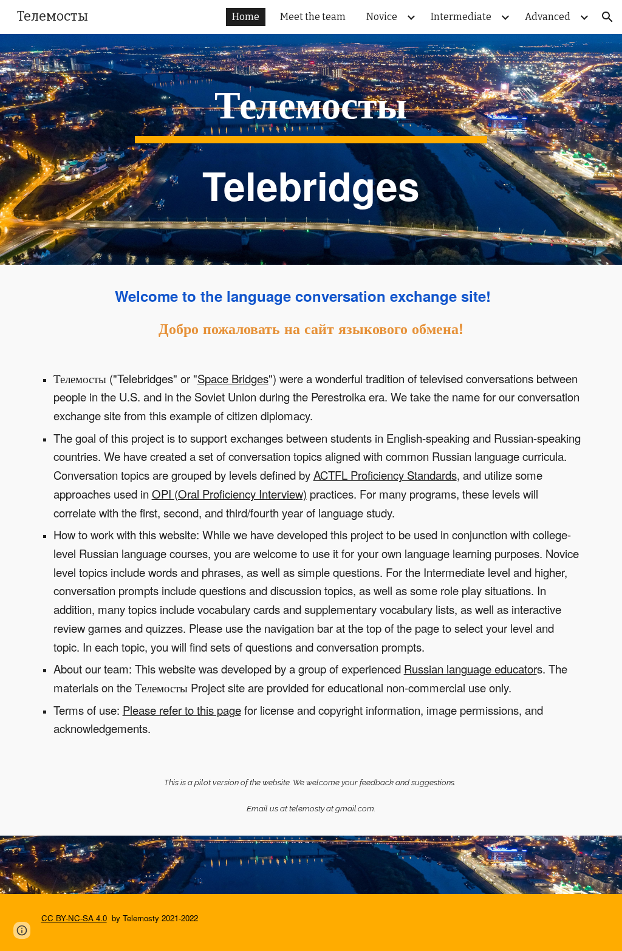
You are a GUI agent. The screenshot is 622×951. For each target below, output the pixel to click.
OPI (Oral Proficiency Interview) (229, 494)
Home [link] (245, 16)
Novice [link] (381, 16)
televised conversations (476, 378)
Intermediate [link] (461, 16)
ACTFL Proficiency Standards (385, 475)
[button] (607, 17)
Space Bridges (232, 378)
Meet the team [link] (313, 16)
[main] (310, 149)
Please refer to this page (182, 710)
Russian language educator (470, 669)
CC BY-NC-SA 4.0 (74, 918)
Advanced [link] (547, 16)
